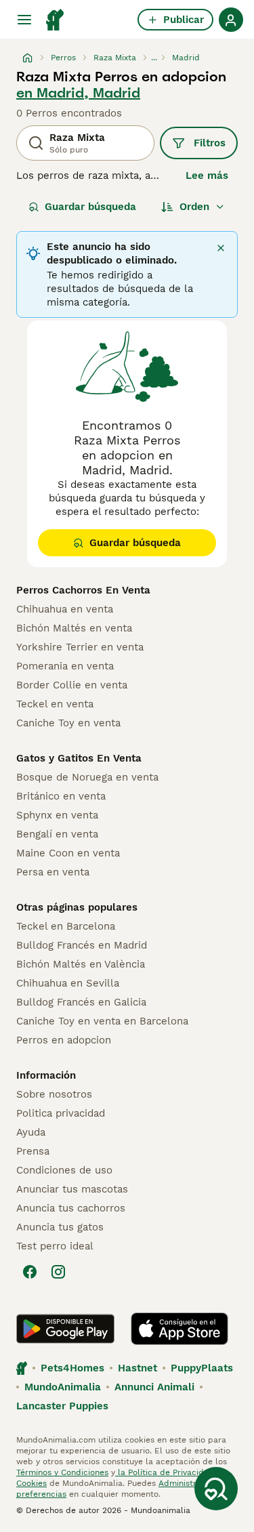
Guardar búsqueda (90, 207)
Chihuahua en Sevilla (67, 983)
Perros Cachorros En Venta (83, 590)
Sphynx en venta (57, 815)
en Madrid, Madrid (78, 93)
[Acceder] (231, 19)
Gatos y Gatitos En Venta (79, 758)
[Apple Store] (179, 1328)
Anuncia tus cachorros (70, 1208)
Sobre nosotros (54, 1094)
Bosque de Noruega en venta (87, 777)
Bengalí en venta (57, 834)
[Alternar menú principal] (24, 19)
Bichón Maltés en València (80, 964)
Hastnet (137, 1368)
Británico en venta (61, 796)
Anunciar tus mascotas (72, 1189)
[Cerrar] (221, 248)
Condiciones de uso (64, 1170)
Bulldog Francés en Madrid (81, 945)
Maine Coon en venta (68, 853)
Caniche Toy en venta (68, 723)
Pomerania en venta (65, 666)
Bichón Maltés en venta (74, 628)
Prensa (32, 1151)
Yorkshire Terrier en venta (80, 647)
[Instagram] (58, 1271)
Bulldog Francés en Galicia (81, 1002)
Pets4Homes (72, 1368)
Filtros (210, 143)
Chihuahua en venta (64, 609)
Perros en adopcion (63, 1040)
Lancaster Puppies (62, 1406)
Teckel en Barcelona (65, 926)
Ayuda (30, 1132)
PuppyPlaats (202, 1368)
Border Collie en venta (71, 685)
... (154, 57)
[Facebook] (29, 1271)
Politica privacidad (60, 1113)
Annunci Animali (154, 1387)
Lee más (207, 175)
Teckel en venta (54, 704)
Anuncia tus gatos (60, 1227)
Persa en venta (52, 872)
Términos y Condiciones (62, 1472)
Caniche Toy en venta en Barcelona (102, 1021)
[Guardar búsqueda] (216, 1488)
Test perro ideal (54, 1246)
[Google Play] (65, 1328)
